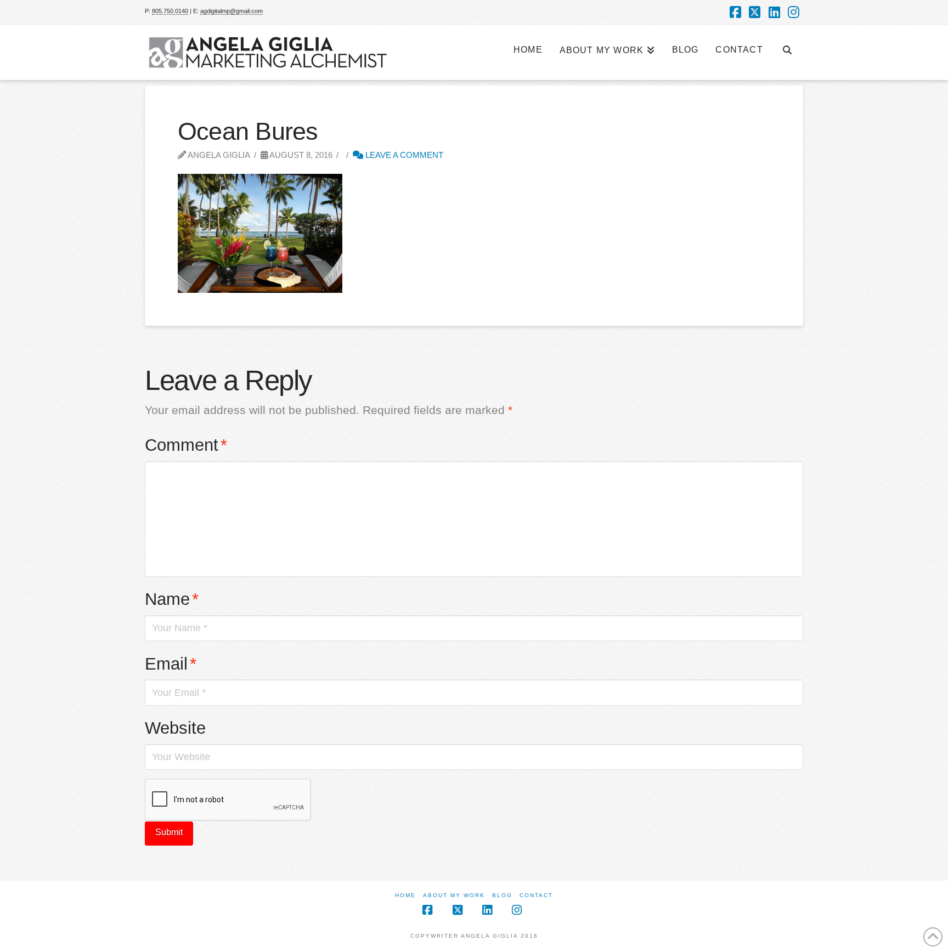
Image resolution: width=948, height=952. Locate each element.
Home (405, 895)
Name (172, 599)
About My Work (454, 895)
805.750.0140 (170, 11)
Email (170, 663)
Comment (186, 445)
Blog (502, 895)
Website (175, 728)
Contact (536, 895)
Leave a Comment (403, 155)
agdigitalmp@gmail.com (231, 11)
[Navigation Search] (787, 44)
